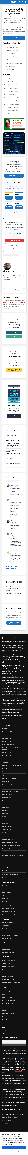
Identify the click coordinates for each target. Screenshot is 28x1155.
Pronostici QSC (5, 705)
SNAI (3, 895)
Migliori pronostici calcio (8, 732)
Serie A (4, 994)
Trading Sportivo (6, 829)
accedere (5, 302)
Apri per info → (9, 198)
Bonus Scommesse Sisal (8, 914)
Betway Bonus (5, 902)
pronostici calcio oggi (7, 650)
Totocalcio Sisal (6, 925)
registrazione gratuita (7, 711)
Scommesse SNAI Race (8, 836)
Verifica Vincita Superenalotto (9, 973)
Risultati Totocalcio (7, 938)
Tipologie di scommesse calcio (10, 775)
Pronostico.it (17, 682)
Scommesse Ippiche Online (9, 804)
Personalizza (7, 1152)
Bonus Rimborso (6, 892)
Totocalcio (5, 762)
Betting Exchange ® (6, 1120)
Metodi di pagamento (7, 839)
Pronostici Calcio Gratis (8, 784)
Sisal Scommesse (6, 833)
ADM (9, 673)
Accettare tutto (14, 1147)
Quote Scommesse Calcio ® (14, 2)
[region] (14, 1143)
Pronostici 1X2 (5, 781)
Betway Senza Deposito (8, 908)
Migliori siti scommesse (8, 735)
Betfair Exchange (6, 826)
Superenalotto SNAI (7, 969)
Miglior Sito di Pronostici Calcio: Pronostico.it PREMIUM (13, 748)
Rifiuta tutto (20, 1152)
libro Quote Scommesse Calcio (14, 693)
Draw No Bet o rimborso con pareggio (11, 845)
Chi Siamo (4, 728)
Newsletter (5, 820)
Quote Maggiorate (7, 768)
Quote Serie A (5, 877)
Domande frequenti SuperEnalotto (11, 982)
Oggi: (13, 481)
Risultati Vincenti (6, 752)
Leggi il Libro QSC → (14, 175)
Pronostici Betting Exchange (9, 778)
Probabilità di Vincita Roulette (10, 952)
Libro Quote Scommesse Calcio (10, 1007)
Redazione (5, 813)
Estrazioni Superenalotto (8, 960)
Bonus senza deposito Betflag (10, 905)
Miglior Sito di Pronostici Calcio (10, 874)
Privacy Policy (5, 807)
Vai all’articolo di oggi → (12, 566)
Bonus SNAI (5, 898)
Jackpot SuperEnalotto (8, 979)
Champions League (7, 997)
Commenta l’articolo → (14, 240)
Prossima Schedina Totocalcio (11, 255)
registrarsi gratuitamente (16, 302)
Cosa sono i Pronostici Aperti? (9, 1013)
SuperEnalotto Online (7, 976)
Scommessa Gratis (7, 772)
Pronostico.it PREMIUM (7, 1126)
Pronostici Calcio (6, 871)
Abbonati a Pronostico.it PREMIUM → (14, 369)
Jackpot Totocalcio (7, 928)
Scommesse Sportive (7, 991)
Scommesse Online (7, 823)
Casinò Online (5, 946)
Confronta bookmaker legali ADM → (14, 37)
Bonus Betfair (5, 889)
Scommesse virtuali (7, 800)
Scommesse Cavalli (7, 797)
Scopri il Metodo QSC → (13, 623)
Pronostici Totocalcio (7, 932)
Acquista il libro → (14, 416)
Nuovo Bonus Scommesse (8, 911)
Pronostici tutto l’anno (8, 1020)
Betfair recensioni (6, 849)
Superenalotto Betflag (8, 966)
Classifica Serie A (6, 741)
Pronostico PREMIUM (7, 1004)
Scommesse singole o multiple (10, 791)
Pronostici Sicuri (6, 756)
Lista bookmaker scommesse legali (10, 1117)
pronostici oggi (22, 1050)
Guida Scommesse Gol (8, 794)
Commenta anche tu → (12, 568)
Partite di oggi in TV (7, 738)
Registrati (14, 336)
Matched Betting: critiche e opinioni (11, 842)
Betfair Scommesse (7, 852)
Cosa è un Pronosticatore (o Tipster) (11, 765)
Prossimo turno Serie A (8, 744)
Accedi (14, 333)
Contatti (4, 816)
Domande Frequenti (7, 788)
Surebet (4, 759)
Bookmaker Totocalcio (8, 922)
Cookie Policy (5, 810)
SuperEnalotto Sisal (7, 963)
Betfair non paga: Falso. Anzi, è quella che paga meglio (12, 856)
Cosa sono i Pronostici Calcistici (10, 1016)
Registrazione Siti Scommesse (10, 860)
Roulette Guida (6, 949)
